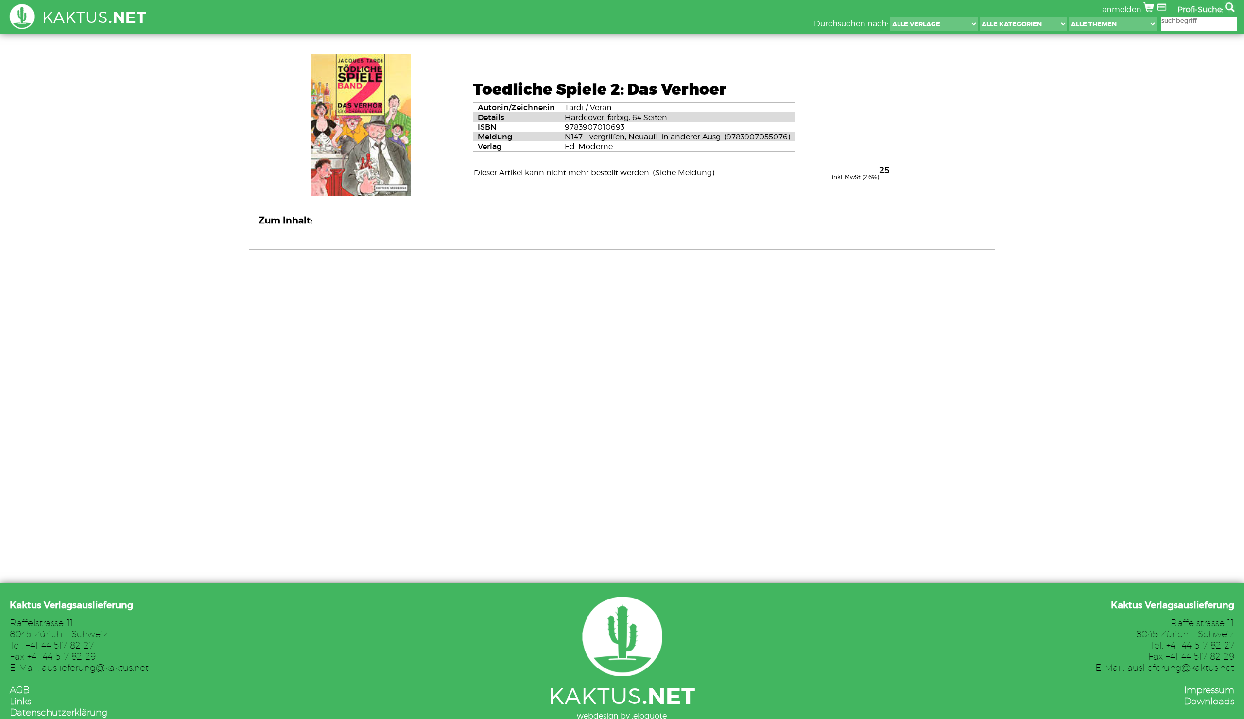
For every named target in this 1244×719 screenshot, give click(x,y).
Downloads (1209, 700)
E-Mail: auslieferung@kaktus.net (79, 667)
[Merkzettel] (1162, 9)
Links (20, 700)
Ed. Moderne (589, 146)
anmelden (1122, 9)
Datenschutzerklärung (58, 712)
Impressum (1209, 689)
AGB (20, 689)
